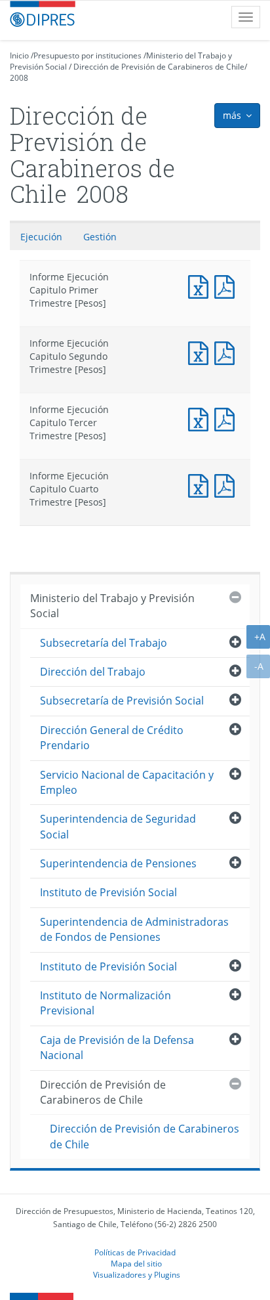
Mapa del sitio (136, 1263)
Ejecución (41, 236)
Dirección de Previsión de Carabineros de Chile (158, 66)
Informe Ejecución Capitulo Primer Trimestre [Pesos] (201, 285)
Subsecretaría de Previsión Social (122, 700)
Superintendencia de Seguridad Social (118, 826)
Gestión (100, 236)
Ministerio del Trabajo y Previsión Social (112, 605)
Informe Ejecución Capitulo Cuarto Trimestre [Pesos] (201, 484)
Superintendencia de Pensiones (118, 863)
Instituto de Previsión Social (108, 892)
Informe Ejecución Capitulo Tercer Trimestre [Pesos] (201, 418)
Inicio (19, 55)
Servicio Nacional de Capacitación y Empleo (127, 782)
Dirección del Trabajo (92, 671)
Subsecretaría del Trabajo (103, 643)
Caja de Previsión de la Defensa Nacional (117, 1047)
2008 (19, 77)
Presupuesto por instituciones (87, 55)
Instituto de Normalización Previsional (105, 1003)
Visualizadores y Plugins (136, 1274)
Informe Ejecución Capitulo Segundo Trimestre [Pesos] (201, 351)
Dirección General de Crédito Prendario (111, 737)
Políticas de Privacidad (135, 1252)
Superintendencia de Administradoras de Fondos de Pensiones (134, 929)
